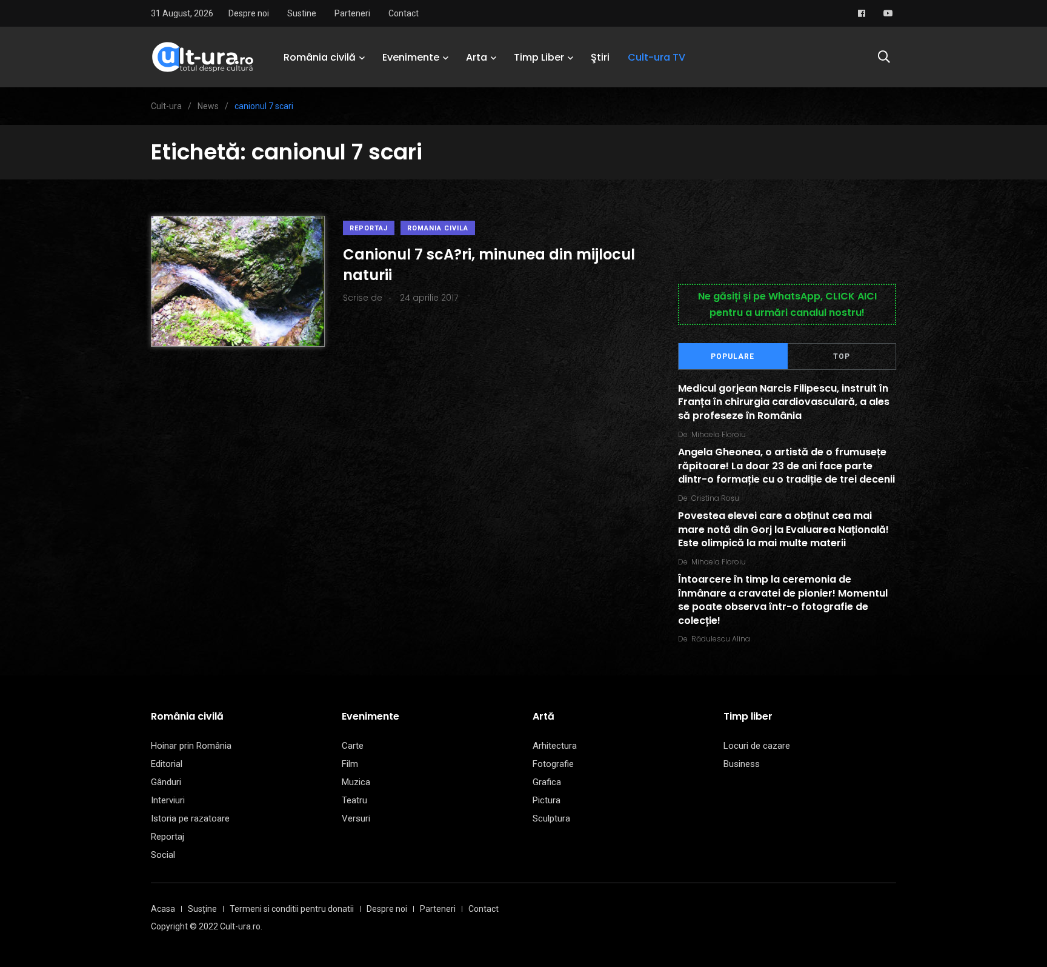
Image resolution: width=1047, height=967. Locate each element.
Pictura (546, 800)
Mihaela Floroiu (718, 434)
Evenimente (410, 57)
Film (350, 763)
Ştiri (600, 57)
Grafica (547, 782)
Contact (403, 13)
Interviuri (168, 800)
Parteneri (352, 13)
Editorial (166, 763)
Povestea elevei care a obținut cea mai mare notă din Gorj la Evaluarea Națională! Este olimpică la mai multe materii (783, 529)
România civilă (320, 57)
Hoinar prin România (191, 745)
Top (841, 356)
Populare (732, 356)
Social (163, 854)
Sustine (301, 13)
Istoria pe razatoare (190, 818)
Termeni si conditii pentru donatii (292, 909)
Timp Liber (539, 57)
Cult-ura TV (656, 57)
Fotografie (553, 763)
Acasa (163, 909)
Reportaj (369, 228)
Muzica (356, 782)
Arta (476, 57)
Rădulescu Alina (720, 639)
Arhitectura (555, 745)
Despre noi (248, 13)
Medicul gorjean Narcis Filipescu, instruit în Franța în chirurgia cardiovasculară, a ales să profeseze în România (783, 402)
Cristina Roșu (715, 498)
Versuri (356, 818)
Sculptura (551, 818)
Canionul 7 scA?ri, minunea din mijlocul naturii (489, 264)
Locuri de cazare (756, 745)
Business (741, 763)
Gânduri (166, 782)
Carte (353, 745)
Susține (202, 909)
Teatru (354, 800)
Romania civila (437, 228)
